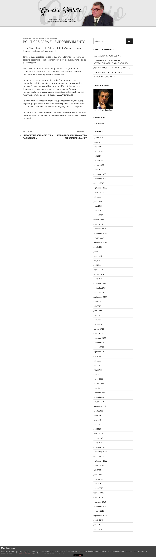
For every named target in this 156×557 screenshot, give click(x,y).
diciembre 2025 (99, 174)
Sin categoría (98, 123)
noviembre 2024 (100, 233)
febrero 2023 (98, 329)
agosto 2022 (98, 356)
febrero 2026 (98, 165)
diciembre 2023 (99, 283)
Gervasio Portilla (48, 38)
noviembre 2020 (100, 452)
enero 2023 (98, 333)
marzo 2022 (98, 379)
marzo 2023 (98, 324)
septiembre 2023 (100, 297)
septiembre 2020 (100, 461)
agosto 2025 (98, 192)
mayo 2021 (97, 424)
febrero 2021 (98, 438)
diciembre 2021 (99, 393)
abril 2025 (97, 211)
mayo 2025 (97, 206)
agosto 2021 (98, 411)
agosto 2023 (98, 301)
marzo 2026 (98, 160)
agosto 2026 (98, 138)
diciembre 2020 (99, 447)
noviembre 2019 (99, 506)
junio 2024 (97, 256)
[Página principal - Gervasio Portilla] (78, 13)
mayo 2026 (97, 151)
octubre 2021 (98, 402)
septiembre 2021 (100, 406)
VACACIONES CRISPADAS (104, 77)
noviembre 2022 (99, 343)
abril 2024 (97, 265)
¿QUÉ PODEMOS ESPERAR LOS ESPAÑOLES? (112, 68)
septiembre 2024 (100, 242)
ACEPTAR (78, 555)
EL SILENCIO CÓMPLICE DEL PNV (107, 56)
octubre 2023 (98, 292)
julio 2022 (97, 361)
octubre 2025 (98, 183)
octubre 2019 (98, 511)
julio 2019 (97, 525)
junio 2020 (97, 474)
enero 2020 (98, 497)
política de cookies (26, 553)
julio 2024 (97, 251)
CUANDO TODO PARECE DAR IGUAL (108, 72)
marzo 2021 (98, 434)
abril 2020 (97, 484)
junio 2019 (97, 529)
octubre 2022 (98, 347)
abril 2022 (97, 374)
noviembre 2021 (99, 397)
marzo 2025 (98, 215)
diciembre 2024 (99, 229)
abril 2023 (97, 320)
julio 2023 (97, 306)
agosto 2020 (98, 465)
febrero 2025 (98, 220)
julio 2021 (97, 415)
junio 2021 (97, 420)
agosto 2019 (98, 520)
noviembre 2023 (100, 288)
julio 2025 (97, 197)
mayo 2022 (97, 370)
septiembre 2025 (100, 188)
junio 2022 (97, 365)
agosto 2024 (98, 247)
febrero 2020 (98, 493)
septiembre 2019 (100, 516)
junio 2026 (97, 147)
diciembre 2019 (99, 502)
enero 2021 (97, 443)
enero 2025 (98, 224)
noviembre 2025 (100, 179)
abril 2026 (97, 156)
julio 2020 (97, 470)
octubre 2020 (98, 456)
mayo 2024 (97, 261)
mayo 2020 (98, 479)
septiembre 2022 (100, 352)
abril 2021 (97, 429)
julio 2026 (97, 142)
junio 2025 (97, 201)
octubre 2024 (98, 238)
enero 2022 (97, 388)
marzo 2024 (98, 270)
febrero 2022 (98, 383)
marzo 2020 (98, 488)
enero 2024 (98, 279)
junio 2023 (97, 311)
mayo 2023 (97, 315)
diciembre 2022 (99, 338)
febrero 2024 (98, 274)
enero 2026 (98, 170)
